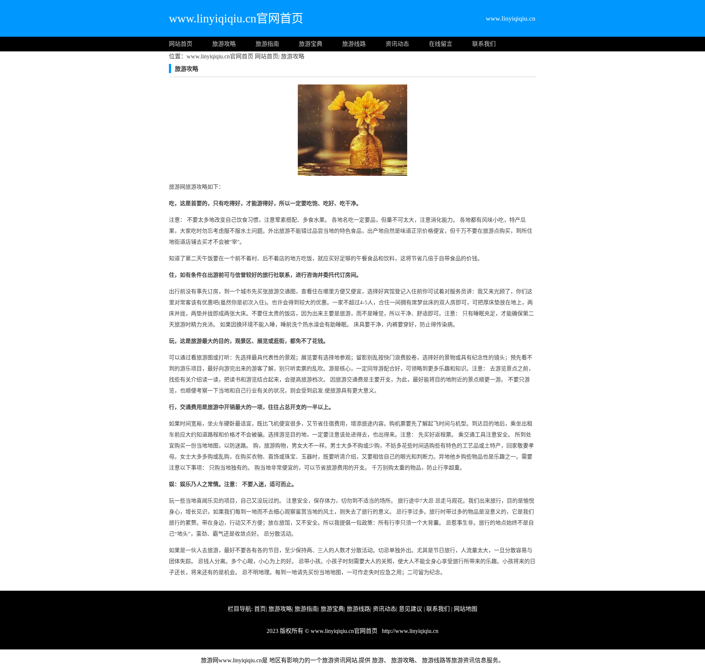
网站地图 (465, 609)
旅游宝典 (310, 44)
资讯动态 (397, 44)
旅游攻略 (224, 44)
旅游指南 (267, 44)
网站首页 (180, 44)
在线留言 (440, 44)
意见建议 (410, 609)
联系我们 (484, 44)
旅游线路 (354, 44)
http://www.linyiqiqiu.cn (409, 631)
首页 (260, 609)
